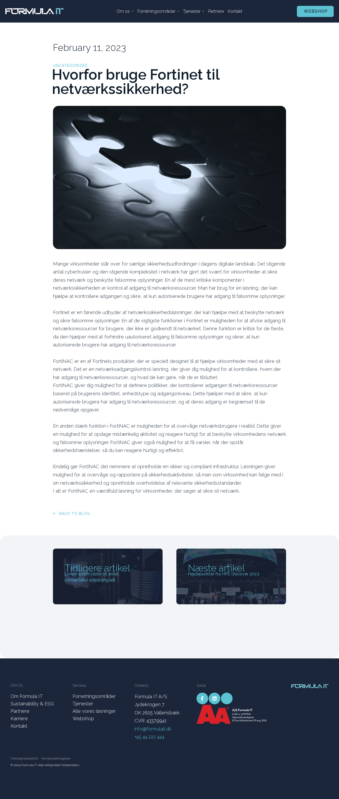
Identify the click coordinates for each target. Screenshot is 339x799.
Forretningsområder (156, 11)
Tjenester (191, 11)
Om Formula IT (27, 696)
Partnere (216, 11)
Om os (123, 11)
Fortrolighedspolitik (24, 758)
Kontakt (235, 11)
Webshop (316, 11)
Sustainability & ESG (32, 703)
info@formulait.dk (153, 729)
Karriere (19, 718)
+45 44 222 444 (149, 737)
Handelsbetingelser (55, 758)
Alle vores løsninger (94, 711)
